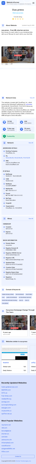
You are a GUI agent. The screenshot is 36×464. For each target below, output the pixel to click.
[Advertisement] (17, 40)
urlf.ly (33, 362)
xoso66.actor (6, 446)
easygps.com (6, 408)
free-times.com (6, 396)
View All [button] (32, 98)
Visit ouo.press (18, 13)
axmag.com (5, 402)
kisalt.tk (6, 362)
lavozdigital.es (6, 431)
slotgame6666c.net (8, 449)
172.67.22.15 (26, 158)
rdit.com (4, 428)
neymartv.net (6, 425)
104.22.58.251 (10, 158)
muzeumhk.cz (6, 411)
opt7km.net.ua (6, 414)
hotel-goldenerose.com (9, 387)
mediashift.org (6, 399)
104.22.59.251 (18, 158)
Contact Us (18, 456)
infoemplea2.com (7, 443)
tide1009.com (6, 390)
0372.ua (4, 393)
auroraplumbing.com (8, 405)
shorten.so (5, 434)
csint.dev (4, 437)
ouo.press (29, 104)
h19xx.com (5, 451)
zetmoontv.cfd (6, 440)
